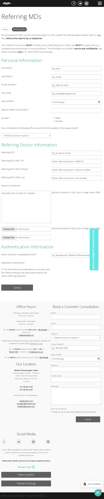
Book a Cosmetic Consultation (93, 249)
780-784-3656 (43, 357)
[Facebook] (4, 442)
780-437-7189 (13, 352)
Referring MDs (26, 474)
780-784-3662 (42, 330)
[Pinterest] (48, 442)
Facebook (74, 3)
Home (5, 29)
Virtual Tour (24, 467)
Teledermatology (26, 483)
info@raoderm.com (36, 352)
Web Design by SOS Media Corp (35, 496)
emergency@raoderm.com (26, 404)
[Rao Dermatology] (8, 2)
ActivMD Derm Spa (36, 344)
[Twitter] (19, 442)
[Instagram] (33, 442)
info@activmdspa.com (26, 335)
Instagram (86, 3)
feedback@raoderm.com (26, 406)
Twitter (80, 3)
